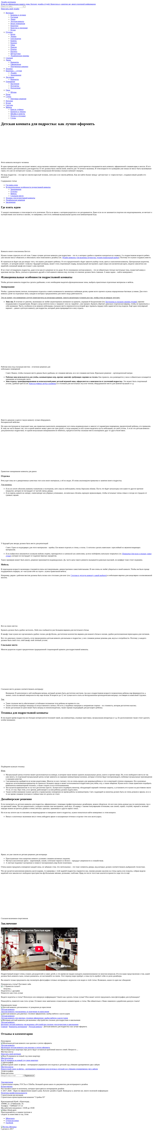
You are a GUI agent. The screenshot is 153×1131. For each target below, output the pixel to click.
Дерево (13, 36)
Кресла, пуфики (17, 109)
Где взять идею (12, 185)
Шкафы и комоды (18, 114)
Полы (8, 94)
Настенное (15, 84)
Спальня (9, 58)
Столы (13, 118)
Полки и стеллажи (18, 116)
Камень (14, 41)
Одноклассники (12, 1121)
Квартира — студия (14, 71)
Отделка (9, 32)
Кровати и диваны (18, 112)
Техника (9, 69)
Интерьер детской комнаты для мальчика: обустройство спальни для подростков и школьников (39, 1024)
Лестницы (10, 77)
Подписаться (29, 1075)
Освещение (10, 82)
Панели (14, 47)
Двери (8, 60)
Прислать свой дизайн (10, 9)
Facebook (9, 1123)
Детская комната (17, 21)
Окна (8, 90)
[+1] (3, 986)
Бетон (13, 34)
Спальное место (17, 196)
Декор (13, 19)
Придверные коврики (19, 66)
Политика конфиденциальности (14, 1093)
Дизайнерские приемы (20, 56)
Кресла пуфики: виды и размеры (42, 383)
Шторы (13, 92)
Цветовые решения (18, 99)
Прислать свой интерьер (11, 1054)
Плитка (14, 49)
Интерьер (10, 13)
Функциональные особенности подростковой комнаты (28, 187)
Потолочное (15, 88)
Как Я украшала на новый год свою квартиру (19, 1060)
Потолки (9, 101)
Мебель (9, 107)
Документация (7, 1082)
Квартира (14, 26)
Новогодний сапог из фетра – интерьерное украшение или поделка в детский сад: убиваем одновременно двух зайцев (49, 1069)
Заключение (11, 202)
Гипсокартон (16, 39)
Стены (8, 97)
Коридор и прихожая (19, 28)
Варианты (15, 62)
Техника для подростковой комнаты (20, 198)
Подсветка (15, 86)
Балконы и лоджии (18, 15)
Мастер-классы (7, 1058)
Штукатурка (16, 54)
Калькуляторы (7, 1086)
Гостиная (14, 17)
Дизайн (14, 73)
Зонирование (16, 75)
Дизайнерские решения (15, 200)
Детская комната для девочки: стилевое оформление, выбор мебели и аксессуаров (34, 1018)
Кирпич (14, 43)
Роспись (14, 51)
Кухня (13, 30)
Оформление (16, 64)
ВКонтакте (10, 1118)
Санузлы (9, 105)
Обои (13, 45)
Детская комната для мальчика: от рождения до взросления (25, 1012)
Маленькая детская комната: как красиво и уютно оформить (25, 1047)
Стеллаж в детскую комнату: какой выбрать (88, 575)
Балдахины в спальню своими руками (121, 302)
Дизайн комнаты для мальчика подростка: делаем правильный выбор (90, 258)
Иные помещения (18, 24)
